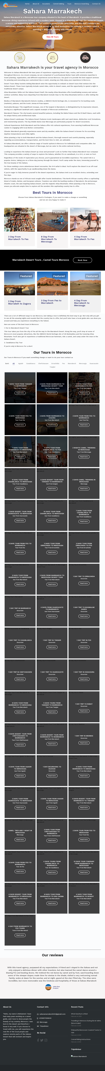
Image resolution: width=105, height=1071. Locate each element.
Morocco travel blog (82, 4)
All (14, 363)
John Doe (56, 986)
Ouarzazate (94, 363)
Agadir (20, 363)
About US (36, 4)
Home (27, 4)
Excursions (46, 4)
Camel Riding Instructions (80, 1039)
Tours (69, 4)
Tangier (52, 367)
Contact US (96, 4)
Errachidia (55, 363)
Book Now (82, 260)
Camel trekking (58, 4)
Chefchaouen (43, 363)
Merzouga (83, 363)
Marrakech (72, 363)
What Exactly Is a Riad (79, 1014)
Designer (56, 988)
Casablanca (30, 363)
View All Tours (52, 37)
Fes (63, 363)
